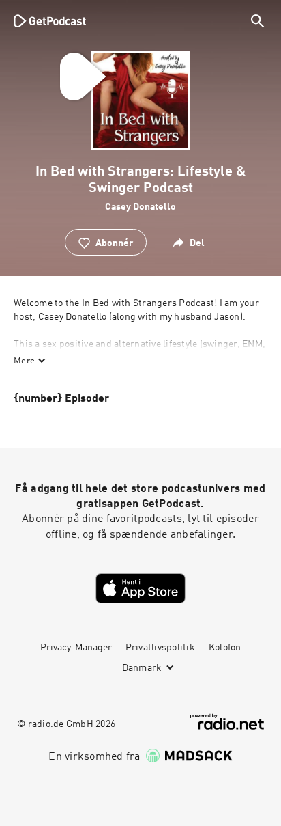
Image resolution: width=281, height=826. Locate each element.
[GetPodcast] (50, 20)
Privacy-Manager (76, 647)
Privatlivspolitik (160, 647)
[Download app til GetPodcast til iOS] (140, 588)
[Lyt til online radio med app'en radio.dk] (227, 722)
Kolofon (225, 647)
